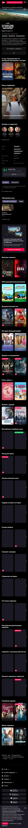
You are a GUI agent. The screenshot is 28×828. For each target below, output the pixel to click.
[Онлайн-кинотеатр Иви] (4, 2)
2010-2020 (7, 33)
